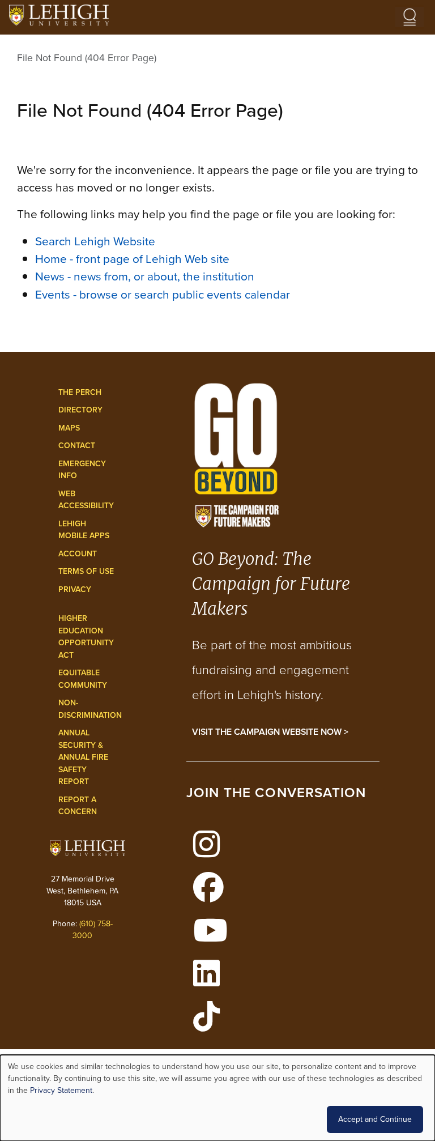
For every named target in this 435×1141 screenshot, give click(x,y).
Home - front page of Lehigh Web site (132, 258)
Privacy (74, 589)
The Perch (79, 392)
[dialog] (217, 1098)
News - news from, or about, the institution (144, 276)
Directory (80, 410)
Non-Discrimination (90, 709)
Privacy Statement (61, 1090)
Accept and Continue (375, 1119)
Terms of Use (86, 571)
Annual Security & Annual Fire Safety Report (83, 757)
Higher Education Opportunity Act (86, 636)
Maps (69, 428)
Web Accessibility (86, 500)
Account (77, 554)
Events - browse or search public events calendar (162, 294)
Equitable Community (82, 679)
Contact (76, 446)
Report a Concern (77, 806)
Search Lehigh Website (95, 241)
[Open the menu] (409, 17)
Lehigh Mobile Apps (83, 530)
